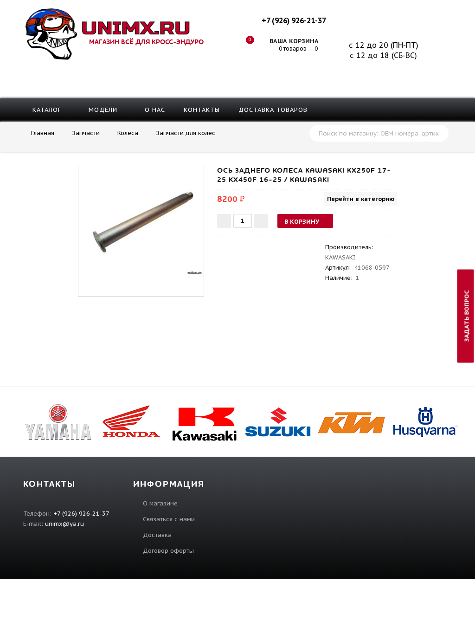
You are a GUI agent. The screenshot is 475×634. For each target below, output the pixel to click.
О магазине (160, 503)
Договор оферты (168, 551)
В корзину (301, 222)
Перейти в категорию (360, 199)
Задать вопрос (467, 316)
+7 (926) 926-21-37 (294, 20)
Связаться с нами (169, 519)
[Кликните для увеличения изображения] (141, 228)
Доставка (157, 535)
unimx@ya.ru (64, 524)
